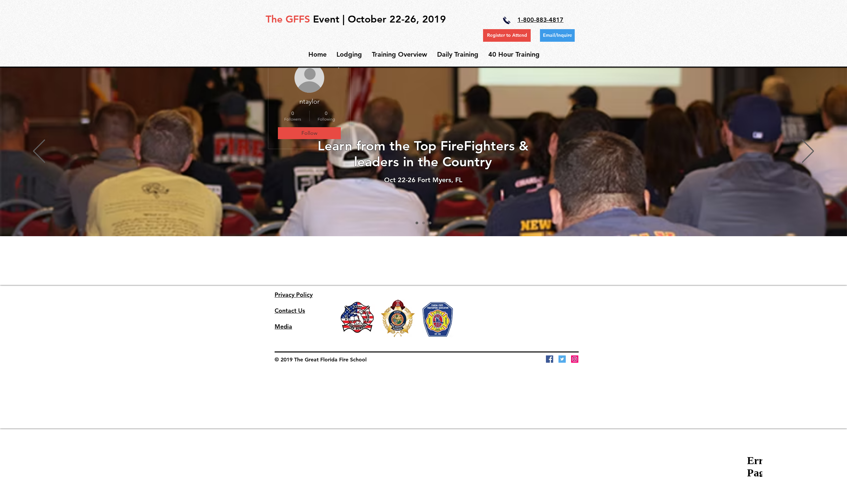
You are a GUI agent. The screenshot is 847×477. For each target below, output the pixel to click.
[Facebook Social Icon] (549, 359)
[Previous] (39, 151)
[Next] (808, 151)
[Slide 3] (430, 223)
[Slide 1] (417, 223)
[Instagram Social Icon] (574, 359)
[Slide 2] (423, 223)
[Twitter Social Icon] (562, 359)
